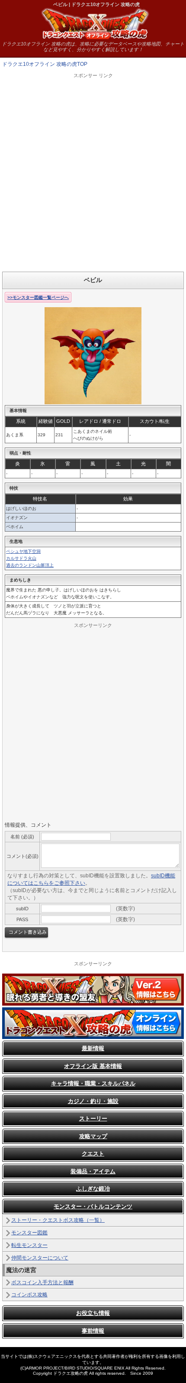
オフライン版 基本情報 (93, 1066)
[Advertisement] (93, 172)
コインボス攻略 (29, 1295)
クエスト (93, 1153)
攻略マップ (93, 1136)
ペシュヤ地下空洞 (23, 551)
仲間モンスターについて (39, 1258)
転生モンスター (29, 1245)
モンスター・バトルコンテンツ (93, 1206)
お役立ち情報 (93, 1313)
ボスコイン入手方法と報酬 (42, 1282)
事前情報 (93, 1331)
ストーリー (93, 1118)
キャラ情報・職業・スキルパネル (93, 1083)
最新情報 (93, 1048)
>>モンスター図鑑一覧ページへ (38, 297)
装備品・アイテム (93, 1171)
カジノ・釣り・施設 (93, 1101)
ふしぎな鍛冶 (93, 1188)
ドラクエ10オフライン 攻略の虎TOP (44, 64)
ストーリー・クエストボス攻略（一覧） (58, 1220)
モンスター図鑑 (29, 1233)
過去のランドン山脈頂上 (30, 565)
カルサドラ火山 (21, 558)
